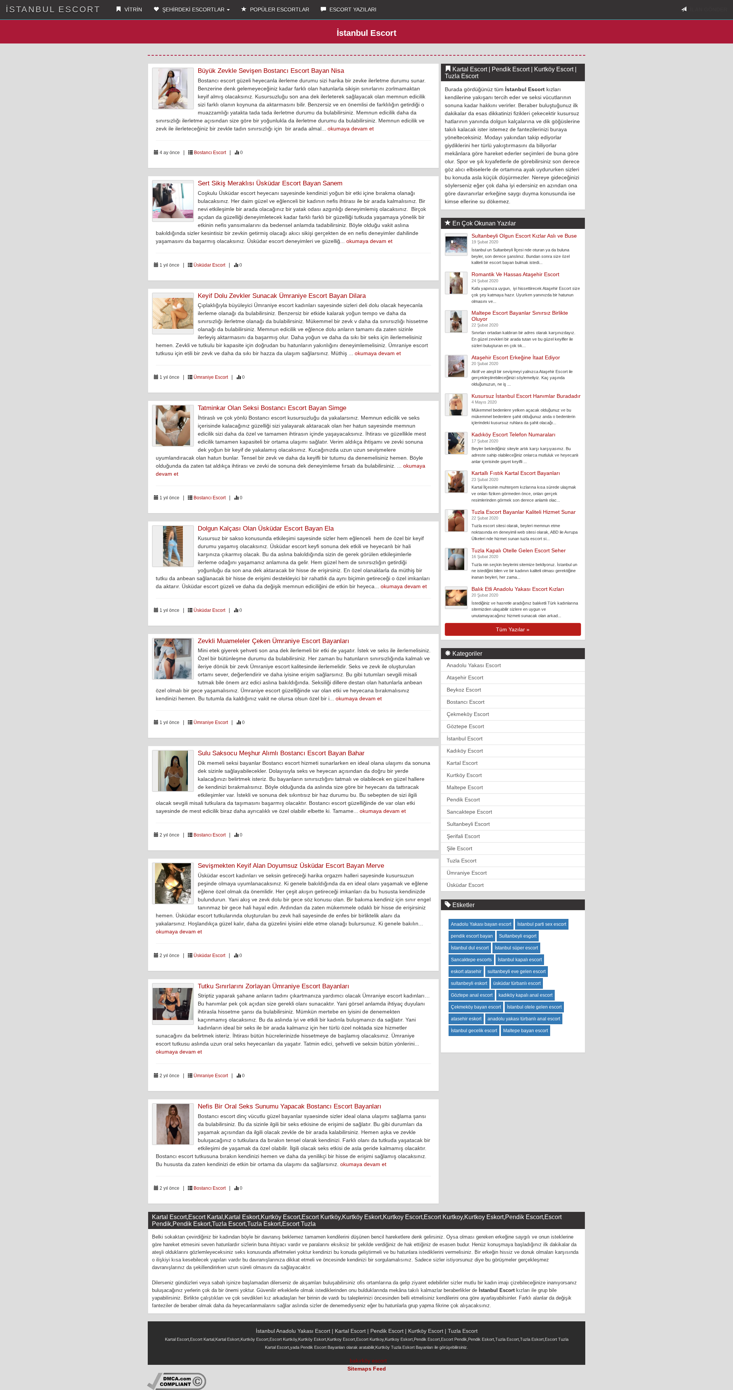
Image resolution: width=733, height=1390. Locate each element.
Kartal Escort (462, 763)
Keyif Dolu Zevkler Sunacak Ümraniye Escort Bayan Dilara (282, 295)
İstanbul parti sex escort (541, 924)
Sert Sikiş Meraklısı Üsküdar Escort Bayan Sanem (270, 183)
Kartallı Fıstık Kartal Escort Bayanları (515, 473)
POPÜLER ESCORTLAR (279, 9)
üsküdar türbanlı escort (517, 983)
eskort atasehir (466, 971)
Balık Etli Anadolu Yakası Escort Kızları (517, 589)
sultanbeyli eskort (469, 983)
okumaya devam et (351, 128)
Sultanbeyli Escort (468, 824)
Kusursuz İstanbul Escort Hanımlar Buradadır (526, 396)
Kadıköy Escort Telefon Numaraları (513, 434)
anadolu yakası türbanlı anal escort (524, 1019)
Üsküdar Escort (209, 265)
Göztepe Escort (465, 726)
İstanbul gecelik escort (474, 1030)
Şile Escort (459, 848)
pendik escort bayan (472, 936)
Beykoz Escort (464, 690)
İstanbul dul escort (470, 948)
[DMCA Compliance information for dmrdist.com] (176, 1381)
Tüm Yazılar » (513, 629)
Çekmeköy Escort (468, 714)
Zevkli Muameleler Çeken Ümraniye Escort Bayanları (273, 641)
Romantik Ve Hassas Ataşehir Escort (515, 274)
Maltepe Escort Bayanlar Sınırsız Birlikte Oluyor (519, 316)
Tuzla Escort (461, 860)
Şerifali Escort (463, 836)
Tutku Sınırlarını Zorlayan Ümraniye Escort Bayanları (273, 986)
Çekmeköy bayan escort (476, 1007)
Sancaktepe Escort (469, 812)
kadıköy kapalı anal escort (525, 995)
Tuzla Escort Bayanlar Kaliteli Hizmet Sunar (523, 512)
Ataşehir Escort (465, 677)
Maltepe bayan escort (525, 1030)
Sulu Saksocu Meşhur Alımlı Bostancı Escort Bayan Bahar (281, 753)
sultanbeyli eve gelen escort (517, 971)
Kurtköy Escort (464, 775)
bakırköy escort (368, 1361)
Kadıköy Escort (465, 751)
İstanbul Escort (53, 9)
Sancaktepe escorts (471, 959)
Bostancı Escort (210, 152)
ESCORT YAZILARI (352, 9)
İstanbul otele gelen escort (534, 1007)
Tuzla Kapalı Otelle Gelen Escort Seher (518, 550)
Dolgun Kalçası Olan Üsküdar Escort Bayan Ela (266, 528)
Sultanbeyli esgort (517, 936)
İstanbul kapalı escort (520, 959)
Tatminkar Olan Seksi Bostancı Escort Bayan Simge (272, 408)
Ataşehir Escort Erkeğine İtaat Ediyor (515, 357)
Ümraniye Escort (211, 377)
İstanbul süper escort (516, 948)
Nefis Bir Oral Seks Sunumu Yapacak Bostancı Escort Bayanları (289, 1106)
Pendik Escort (463, 799)
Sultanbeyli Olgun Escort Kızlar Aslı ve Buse (524, 236)
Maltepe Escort (465, 787)
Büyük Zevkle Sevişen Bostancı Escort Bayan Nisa (271, 70)
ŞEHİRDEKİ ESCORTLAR (193, 9)
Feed (379, 1369)
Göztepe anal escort (471, 995)
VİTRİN (132, 9)
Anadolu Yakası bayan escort (481, 924)
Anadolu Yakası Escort (474, 665)
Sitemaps (359, 1369)
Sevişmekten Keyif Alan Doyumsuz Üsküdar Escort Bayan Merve (291, 865)
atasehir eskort (466, 1019)
